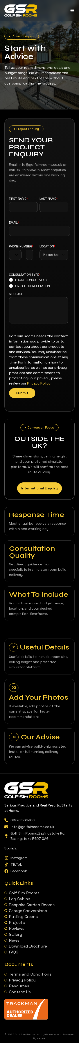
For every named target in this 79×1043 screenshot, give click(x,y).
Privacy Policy (38, 383)
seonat (41, 1038)
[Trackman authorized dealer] (26, 1018)
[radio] (29, 280)
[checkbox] (29, 283)
